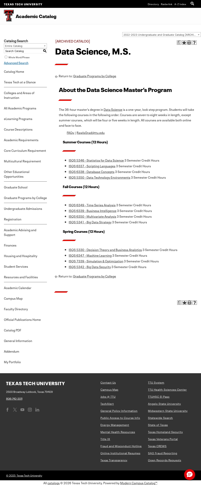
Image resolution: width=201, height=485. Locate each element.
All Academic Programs (20, 108)
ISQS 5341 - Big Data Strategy (90, 221)
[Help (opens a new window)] (194, 42)
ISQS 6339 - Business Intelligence (92, 210)
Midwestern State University (168, 410)
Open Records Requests (164, 460)
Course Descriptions (18, 129)
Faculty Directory (16, 308)
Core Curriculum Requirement (25, 150)
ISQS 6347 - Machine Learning (90, 255)
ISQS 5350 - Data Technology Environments (99, 177)
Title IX (105, 439)
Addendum (11, 351)
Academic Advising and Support (20, 232)
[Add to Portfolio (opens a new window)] (184, 42)
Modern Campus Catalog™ (138, 482)
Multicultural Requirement (22, 160)
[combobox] (161, 34)
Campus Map (13, 298)
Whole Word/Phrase (19, 57)
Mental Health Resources (117, 432)
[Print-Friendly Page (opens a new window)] (189, 42)
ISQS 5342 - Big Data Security (90, 266)
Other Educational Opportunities (16, 173)
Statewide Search (160, 417)
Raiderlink (167, 4)
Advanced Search (16, 62)
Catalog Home (14, 71)
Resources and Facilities (21, 276)
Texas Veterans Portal (163, 439)
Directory (153, 4)
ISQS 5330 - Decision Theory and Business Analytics (105, 249)
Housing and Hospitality (20, 255)
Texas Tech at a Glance (20, 81)
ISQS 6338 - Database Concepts (91, 171)
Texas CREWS (157, 446)
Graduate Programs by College (25, 197)
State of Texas (158, 425)
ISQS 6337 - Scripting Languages (92, 165)
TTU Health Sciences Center (167, 389)
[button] (189, 474)
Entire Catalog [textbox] (13, 45)
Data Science (113, 109)
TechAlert (107, 403)
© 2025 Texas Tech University (24, 475)
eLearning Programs (18, 118)
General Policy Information (119, 410)
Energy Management (114, 425)
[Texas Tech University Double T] (7, 16)
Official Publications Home (22, 319)
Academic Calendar (17, 287)
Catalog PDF (12, 330)
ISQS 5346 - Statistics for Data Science (96, 160)
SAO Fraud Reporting (162, 453)
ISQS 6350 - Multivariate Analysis (92, 216)
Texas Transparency (113, 460)
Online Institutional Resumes (120, 453)
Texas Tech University (23, 4)
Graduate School (15, 187)
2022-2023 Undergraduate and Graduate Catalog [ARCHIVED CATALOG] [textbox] (162, 34)
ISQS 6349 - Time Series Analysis (92, 204)
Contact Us (108, 382)
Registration (12, 219)
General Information (18, 340)
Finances (10, 245)
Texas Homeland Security (165, 432)
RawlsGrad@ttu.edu (91, 132)
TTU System (156, 382)
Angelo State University (164, 403)
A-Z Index (180, 4)
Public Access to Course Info (120, 417)
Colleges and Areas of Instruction (19, 95)
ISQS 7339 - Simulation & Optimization (96, 260)
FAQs (70, 132)
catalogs (54, 482)
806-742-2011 (14, 398)
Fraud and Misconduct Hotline (121, 446)
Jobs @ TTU (108, 396)
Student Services (16, 266)
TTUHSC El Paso (159, 396)
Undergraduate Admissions (23, 208)
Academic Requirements (21, 139)
